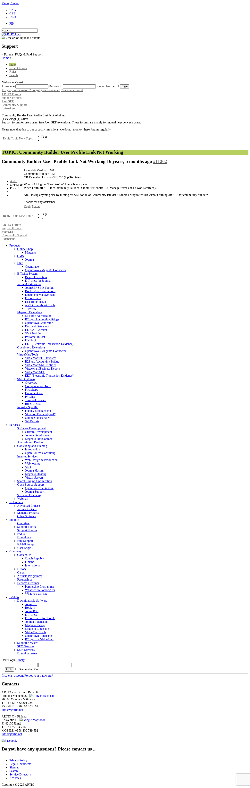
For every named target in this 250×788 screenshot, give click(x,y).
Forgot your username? (45, 90)
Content (14, 3)
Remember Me (28, 669)
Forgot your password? (16, 90)
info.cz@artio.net (12, 709)
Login (9, 669)
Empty (20, 660)
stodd (13, 181)
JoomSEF (8, 101)
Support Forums (11, 97)
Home (5, 58)
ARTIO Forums (11, 94)
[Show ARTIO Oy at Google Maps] (32, 720)
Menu (5, 3)
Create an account (72, 90)
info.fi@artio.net (12, 734)
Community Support (14, 104)
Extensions (8, 108)
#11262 (160, 161)
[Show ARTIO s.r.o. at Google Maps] (41, 695)
